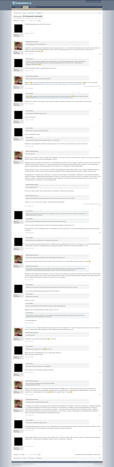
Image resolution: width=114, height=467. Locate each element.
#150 (100, 248)
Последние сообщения (18, 9)
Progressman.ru (18, 7)
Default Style (14, 461)
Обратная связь (81, 461)
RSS (101, 462)
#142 (100, 53)
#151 (100, 279)
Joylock (16, 34)
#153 (100, 341)
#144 (100, 88)
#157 (100, 415)
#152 (100, 322)
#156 (100, 394)
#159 (100, 446)
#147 (100, 146)
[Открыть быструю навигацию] (99, 13)
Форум (25, 7)
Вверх (98, 461)
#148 (100, 205)
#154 (100, 356)
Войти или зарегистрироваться (93, 1)
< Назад (22, 20)
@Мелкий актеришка (30, 327)
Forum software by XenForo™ (23, 463)
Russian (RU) (21, 461)
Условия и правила (98, 463)
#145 (100, 103)
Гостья (15, 52)
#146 (100, 119)
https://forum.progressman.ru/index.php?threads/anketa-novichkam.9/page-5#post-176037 (64, 84)
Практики (22, 18)
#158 (100, 430)
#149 (100, 232)
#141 (100, 33)
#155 (100, 372)
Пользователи (33, 7)
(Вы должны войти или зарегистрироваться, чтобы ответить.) (88, 454)
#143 (100, 70)
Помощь (87, 461)
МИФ (37, 18)
